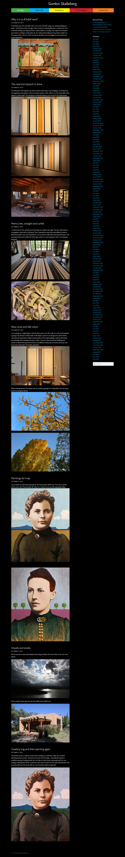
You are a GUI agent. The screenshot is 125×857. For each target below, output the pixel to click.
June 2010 (96, 357)
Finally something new (100, 22)
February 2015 (97, 231)
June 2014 (96, 249)
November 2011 (97, 317)
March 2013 (96, 282)
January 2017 (97, 177)
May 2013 (96, 277)
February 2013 (97, 284)
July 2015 (95, 219)
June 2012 (96, 303)
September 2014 (98, 242)
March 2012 (96, 308)
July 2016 (95, 191)
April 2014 (96, 254)
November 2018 (98, 125)
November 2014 (98, 238)
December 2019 (98, 100)
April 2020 (96, 90)
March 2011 (96, 336)
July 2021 (95, 60)
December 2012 (98, 289)
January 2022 (97, 51)
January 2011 (96, 340)
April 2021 (96, 67)
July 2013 (95, 273)
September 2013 (98, 270)
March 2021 (96, 69)
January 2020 (97, 97)
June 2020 (96, 86)
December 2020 (98, 76)
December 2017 (98, 151)
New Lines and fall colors (24, 326)
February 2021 (97, 72)
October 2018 (97, 128)
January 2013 (97, 287)
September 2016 (98, 186)
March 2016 (96, 200)
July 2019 (95, 107)
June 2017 (96, 165)
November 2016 (98, 182)
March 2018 (96, 144)
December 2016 (98, 179)
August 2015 (96, 216)
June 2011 (96, 329)
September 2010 (98, 350)
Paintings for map (20, 478)
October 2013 (97, 268)
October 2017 (97, 156)
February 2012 (97, 310)
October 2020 (97, 79)
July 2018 (96, 135)
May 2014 (96, 252)
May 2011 (96, 331)
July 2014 (95, 247)
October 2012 (97, 294)
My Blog (20, 10)
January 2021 (97, 74)
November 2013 (98, 266)
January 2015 (97, 233)
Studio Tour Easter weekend (101, 32)
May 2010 (96, 359)
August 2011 (96, 324)
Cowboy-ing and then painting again (30, 749)
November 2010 (98, 345)
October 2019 (97, 102)
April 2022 (96, 46)
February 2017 (97, 174)
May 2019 (96, 111)
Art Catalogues (81, 10)
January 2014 (97, 261)
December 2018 (98, 123)
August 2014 (96, 245)
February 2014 (97, 259)
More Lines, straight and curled (27, 223)
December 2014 (98, 235)
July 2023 (96, 41)
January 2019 (97, 121)
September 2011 (98, 322)
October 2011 (97, 319)
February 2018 (97, 146)
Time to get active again (100, 27)
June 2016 (96, 193)
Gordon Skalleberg (62, 3)
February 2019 (97, 118)
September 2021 (98, 58)
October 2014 (97, 240)
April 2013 (96, 280)
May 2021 (96, 65)
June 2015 (96, 221)
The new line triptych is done (26, 84)
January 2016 (97, 205)
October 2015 (97, 212)
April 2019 (96, 114)
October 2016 (97, 184)
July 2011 (95, 326)
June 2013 (96, 275)
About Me (39, 10)
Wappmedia (25, 853)
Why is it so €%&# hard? (24, 19)
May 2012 (96, 305)
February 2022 (97, 48)
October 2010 (97, 347)
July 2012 (95, 301)
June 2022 (96, 44)
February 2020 (97, 95)
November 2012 (98, 291)
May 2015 (96, 223)
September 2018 (98, 130)
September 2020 (98, 81)
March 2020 (97, 93)
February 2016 (97, 203)
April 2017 (96, 170)
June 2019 (96, 109)
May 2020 (96, 88)
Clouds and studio (21, 647)
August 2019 (96, 104)
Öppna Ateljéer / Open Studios (102, 25)
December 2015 (98, 207)
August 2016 (96, 188)
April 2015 (96, 226)
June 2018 (96, 137)
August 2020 (97, 83)
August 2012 (96, 298)
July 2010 (96, 354)
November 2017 (98, 153)
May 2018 (96, 139)
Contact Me (103, 10)
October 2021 (97, 55)
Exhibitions (59, 10)
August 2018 (97, 132)
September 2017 (98, 158)
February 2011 (97, 338)
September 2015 (98, 214)
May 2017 (96, 167)
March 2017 (96, 172)
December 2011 (97, 315)
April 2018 (96, 142)
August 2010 (97, 352)
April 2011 (96, 333)
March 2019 (96, 116)
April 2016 (96, 198)
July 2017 (95, 163)
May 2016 (96, 195)
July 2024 (96, 39)
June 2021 (96, 62)
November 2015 (98, 210)
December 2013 (98, 263)
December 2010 (98, 343)
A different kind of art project (102, 29)
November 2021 (98, 53)
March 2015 (96, 228)
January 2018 (97, 149)
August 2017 (96, 160)
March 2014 (96, 256)
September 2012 (98, 296)
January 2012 (97, 312)
